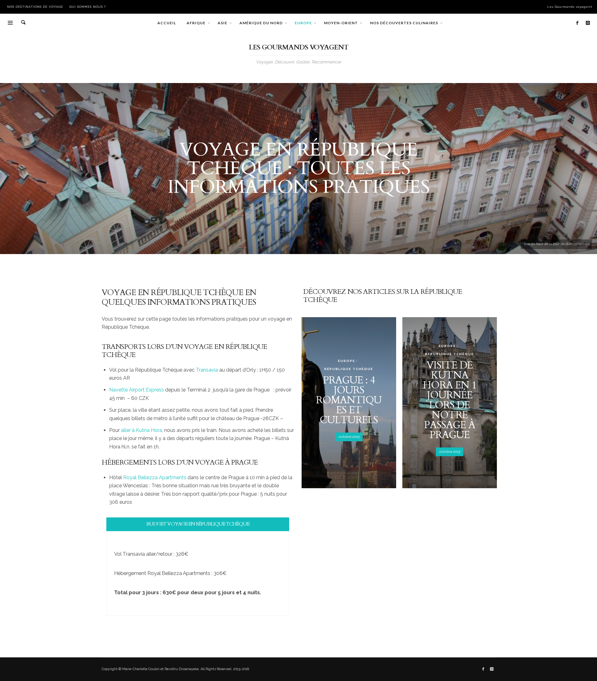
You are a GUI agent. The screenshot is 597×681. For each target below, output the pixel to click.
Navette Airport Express (136, 390)
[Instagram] (587, 23)
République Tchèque (348, 369)
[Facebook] (577, 23)
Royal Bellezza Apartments (154, 477)
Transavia (207, 370)
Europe (346, 361)
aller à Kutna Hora (141, 430)
